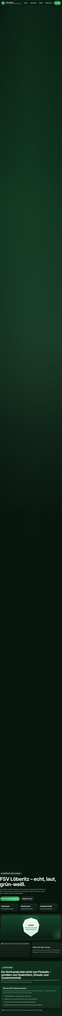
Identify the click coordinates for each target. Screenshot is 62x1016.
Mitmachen (49, 3)
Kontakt (57, 3)
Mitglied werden (27, 898)
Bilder (41, 3)
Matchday (33, 3)
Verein (26, 3)
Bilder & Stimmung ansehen (10, 898)
